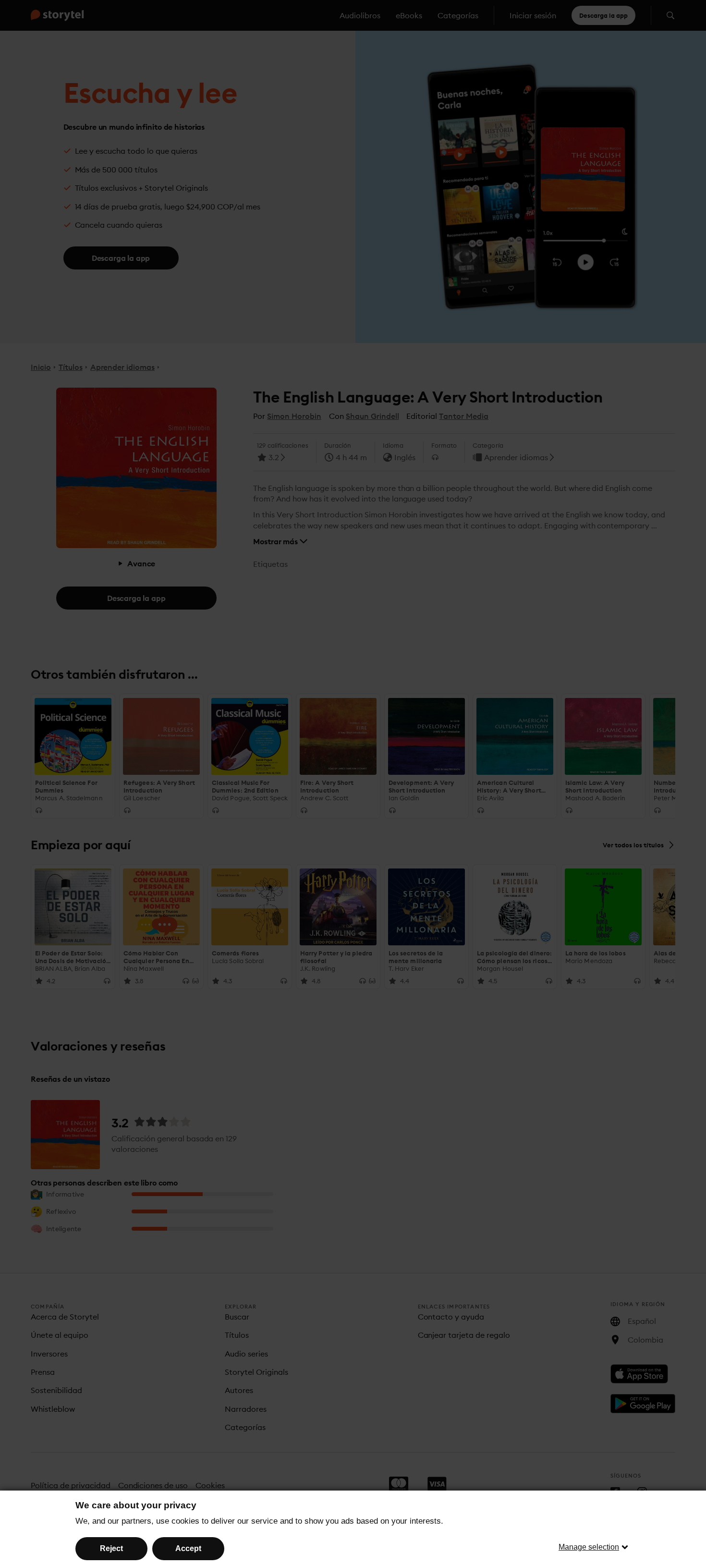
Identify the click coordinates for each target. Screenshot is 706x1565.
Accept (188, 1548)
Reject (111, 1548)
